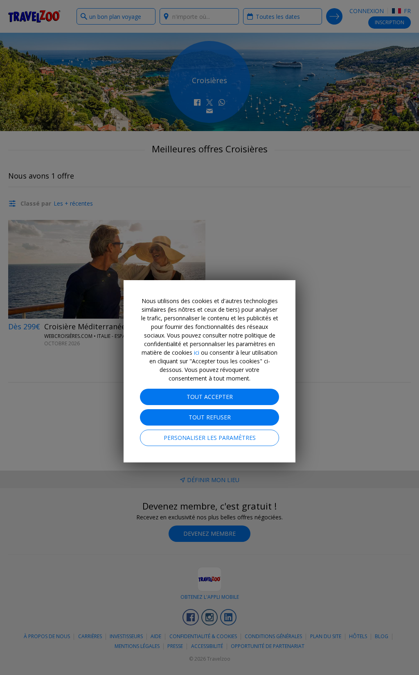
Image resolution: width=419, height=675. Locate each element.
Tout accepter (210, 397)
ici (196, 352)
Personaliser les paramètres (210, 438)
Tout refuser (210, 417)
